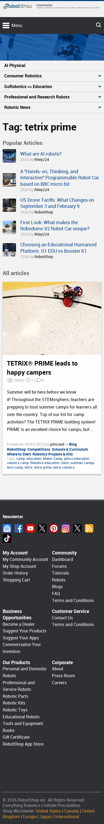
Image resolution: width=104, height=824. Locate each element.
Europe (29, 816)
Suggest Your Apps (21, 637)
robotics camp (18, 463)
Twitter (42, 528)
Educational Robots (21, 716)
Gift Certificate (16, 737)
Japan (45, 816)
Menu (16, 25)
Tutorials (60, 573)
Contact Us (62, 617)
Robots (58, 580)
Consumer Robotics (23, 75)
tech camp (15, 467)
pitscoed (57, 444)
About (57, 668)
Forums (59, 566)
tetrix (29, 467)
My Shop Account (19, 566)
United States (48, 811)
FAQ (56, 593)
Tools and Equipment (23, 723)
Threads (77, 528)
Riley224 (41, 159)
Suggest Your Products (24, 630)
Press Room (63, 675)
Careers (59, 682)
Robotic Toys (15, 709)
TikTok (7, 538)
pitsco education (76, 459)
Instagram (65, 528)
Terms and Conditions (73, 600)
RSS (89, 528)
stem (65, 463)
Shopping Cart (16, 580)
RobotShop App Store (23, 744)
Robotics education (44, 463)
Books (8, 730)
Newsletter (7, 528)
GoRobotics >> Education (28, 86)
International (67, 816)
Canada (71, 811)
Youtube (30, 528)
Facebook (18, 528)
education (33, 459)
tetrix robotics (64, 467)
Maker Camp (52, 459)
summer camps (82, 463)
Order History (15, 573)
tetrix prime (43, 467)
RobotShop (43, 212)
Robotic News (17, 107)
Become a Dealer (19, 624)
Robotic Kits (14, 703)
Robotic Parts (15, 696)
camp (20, 459)
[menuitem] (52, 66)
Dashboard (62, 559)
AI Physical (14, 65)
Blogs (57, 586)
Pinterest (54, 528)
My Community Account (25, 559)
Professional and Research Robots (37, 97)
